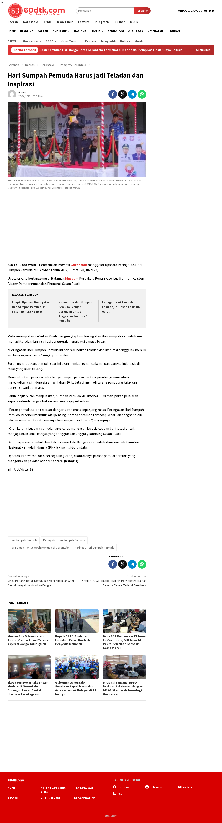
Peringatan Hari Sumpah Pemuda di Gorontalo (39, 547)
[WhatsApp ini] (142, 94)
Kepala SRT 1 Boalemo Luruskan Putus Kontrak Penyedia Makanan (72, 640)
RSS (120, 793)
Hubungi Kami (50, 798)
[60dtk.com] (36, 10)
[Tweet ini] (122, 94)
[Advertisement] (77, 228)
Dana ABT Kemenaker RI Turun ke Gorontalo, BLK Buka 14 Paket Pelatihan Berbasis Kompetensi (124, 642)
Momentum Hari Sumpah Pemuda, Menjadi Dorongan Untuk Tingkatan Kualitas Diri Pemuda (75, 311)
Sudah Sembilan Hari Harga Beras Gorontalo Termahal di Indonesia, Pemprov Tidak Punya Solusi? (87, 50)
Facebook (123, 787)
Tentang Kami (84, 788)
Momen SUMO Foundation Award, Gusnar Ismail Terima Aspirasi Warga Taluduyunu (28, 640)
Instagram (156, 787)
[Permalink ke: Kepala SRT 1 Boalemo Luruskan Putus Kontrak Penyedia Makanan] (77, 621)
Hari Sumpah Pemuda (23, 540)
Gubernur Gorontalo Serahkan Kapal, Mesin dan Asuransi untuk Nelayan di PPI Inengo (76, 688)
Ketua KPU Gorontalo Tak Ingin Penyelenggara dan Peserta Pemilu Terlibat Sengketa (114, 580)
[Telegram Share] (132, 94)
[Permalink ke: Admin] (12, 94)
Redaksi (13, 798)
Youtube (188, 787)
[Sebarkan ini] (112, 94)
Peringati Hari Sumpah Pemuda (94, 547)
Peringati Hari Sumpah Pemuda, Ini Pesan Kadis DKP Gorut (122, 307)
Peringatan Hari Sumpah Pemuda (64, 540)
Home (11, 788)
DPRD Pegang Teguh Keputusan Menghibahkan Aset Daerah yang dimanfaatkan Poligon (41, 580)
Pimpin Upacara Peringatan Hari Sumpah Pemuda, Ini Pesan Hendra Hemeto (31, 307)
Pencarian (142, 11)
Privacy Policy (84, 798)
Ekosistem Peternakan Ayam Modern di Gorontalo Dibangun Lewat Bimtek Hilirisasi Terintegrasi (28, 688)
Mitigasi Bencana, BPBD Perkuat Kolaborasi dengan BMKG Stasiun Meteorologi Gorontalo (123, 688)
